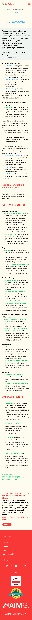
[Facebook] (12, 566)
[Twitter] (7, 566)
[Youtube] (16, 566)
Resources (16, 12)
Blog (8, 9)
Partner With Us (9, 550)
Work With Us (9, 554)
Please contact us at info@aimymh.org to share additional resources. (13, 476)
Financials (7, 546)
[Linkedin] (25, 566)
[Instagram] (21, 566)
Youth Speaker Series (19, 9)
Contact (6, 542)
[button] (29, 4)
